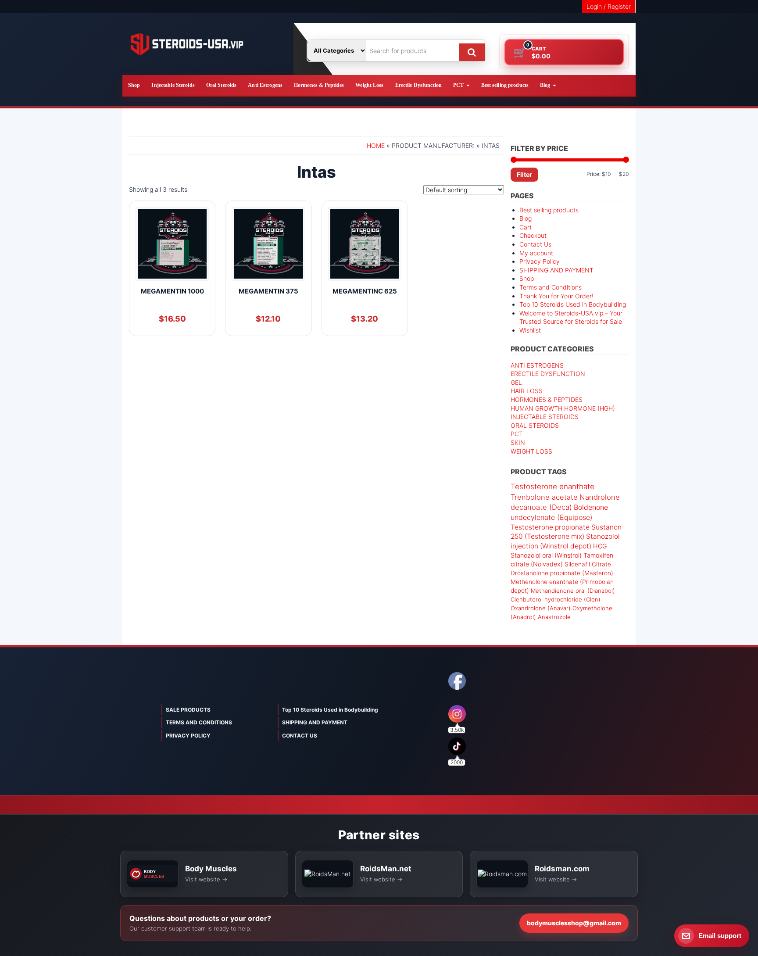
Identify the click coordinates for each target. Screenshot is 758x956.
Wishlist (530, 330)
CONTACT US (299, 735)
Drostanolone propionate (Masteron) (562, 572)
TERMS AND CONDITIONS (199, 722)
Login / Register (608, 6)
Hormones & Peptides (319, 85)
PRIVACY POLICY (188, 735)
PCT (459, 85)
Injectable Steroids (172, 85)
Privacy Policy (539, 261)
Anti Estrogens (265, 85)
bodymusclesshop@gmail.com (574, 923)
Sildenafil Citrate (588, 564)
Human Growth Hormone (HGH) (563, 408)
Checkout (533, 235)
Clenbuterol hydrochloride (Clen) (556, 599)
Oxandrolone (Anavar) (541, 608)
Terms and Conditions (550, 287)
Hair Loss (527, 390)
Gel (516, 382)
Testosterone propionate (550, 527)
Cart (525, 227)
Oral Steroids (221, 85)
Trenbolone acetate (544, 497)
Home (376, 145)
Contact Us (535, 244)
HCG (600, 546)
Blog (546, 85)
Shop (134, 85)
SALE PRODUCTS (188, 709)
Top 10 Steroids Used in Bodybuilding (572, 304)
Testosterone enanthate (552, 486)
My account (536, 253)
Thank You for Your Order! (556, 296)
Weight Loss (369, 85)
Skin (518, 442)
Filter (524, 174)
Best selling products (505, 85)
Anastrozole (554, 616)
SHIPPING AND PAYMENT (556, 270)
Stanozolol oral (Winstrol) (546, 555)
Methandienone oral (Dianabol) (573, 590)
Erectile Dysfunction (418, 85)
